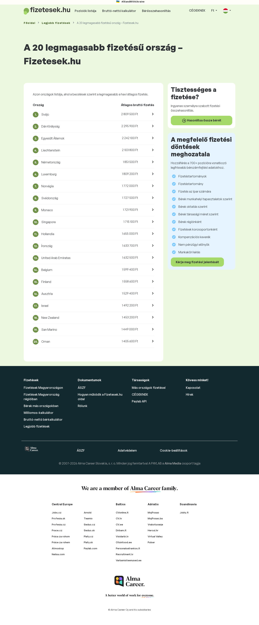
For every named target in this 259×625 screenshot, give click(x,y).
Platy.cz (88, 536)
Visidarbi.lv (122, 536)
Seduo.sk (89, 530)
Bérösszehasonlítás (156, 11)
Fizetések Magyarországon (43, 388)
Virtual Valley (155, 536)
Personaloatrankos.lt (128, 548)
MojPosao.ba (155, 518)
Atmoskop (58, 548)
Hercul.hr (153, 530)
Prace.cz (57, 530)
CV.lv (119, 518)
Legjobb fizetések (56, 22)
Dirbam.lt (121, 530)
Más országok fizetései (149, 388)
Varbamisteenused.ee (128, 560)
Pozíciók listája (85, 11)
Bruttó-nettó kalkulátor (119, 11)
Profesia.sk (58, 518)
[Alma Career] (129, 581)
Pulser (151, 542)
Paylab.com (90, 548)
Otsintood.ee (124, 542)
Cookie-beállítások (174, 450)
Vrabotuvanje (155, 524)
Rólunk (82, 406)
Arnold (87, 512)
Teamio (88, 518)
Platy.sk (88, 542)
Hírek (189, 394)
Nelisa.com (58, 554)
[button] (226, 11)
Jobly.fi (184, 512)
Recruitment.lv (124, 554)
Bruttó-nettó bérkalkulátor (43, 419)
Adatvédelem (127, 450)
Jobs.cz (56, 512)
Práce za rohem (61, 542)
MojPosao (153, 512)
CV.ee (119, 524)
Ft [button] (213, 10)
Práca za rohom (61, 536)
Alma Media (173, 463)
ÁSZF (82, 388)
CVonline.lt (122, 512)
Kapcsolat (193, 388)
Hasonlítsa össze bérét (203, 120)
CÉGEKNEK (197, 10)
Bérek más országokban (41, 406)
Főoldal (29, 22)
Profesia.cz (59, 524)
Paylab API (139, 401)
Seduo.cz (89, 524)
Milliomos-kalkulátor (38, 413)
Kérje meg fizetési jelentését (197, 262)
